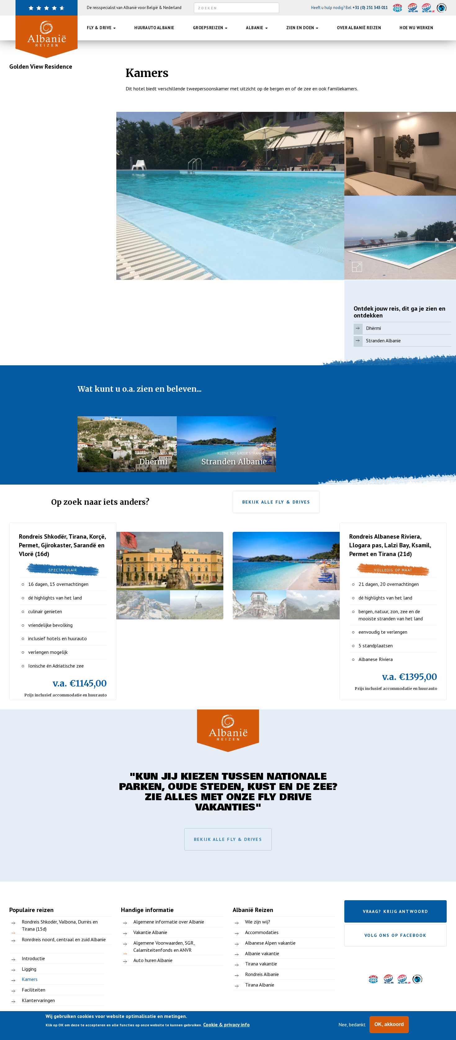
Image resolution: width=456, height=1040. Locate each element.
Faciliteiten (33, 990)
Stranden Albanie (383, 340)
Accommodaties (262, 932)
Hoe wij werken (416, 27)
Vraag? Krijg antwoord (395, 911)
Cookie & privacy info (226, 1025)
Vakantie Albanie (150, 932)
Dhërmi (373, 328)
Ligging (29, 969)
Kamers (30, 979)
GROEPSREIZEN (209, 27)
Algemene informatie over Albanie (168, 922)
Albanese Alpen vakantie (270, 943)
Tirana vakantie (261, 963)
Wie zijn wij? (257, 922)
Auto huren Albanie (152, 960)
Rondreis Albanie (262, 974)
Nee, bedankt (352, 1024)
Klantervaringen (38, 1000)
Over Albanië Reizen (359, 27)
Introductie (33, 958)
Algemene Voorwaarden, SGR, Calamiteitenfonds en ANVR (163, 946)
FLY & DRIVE (100, 27)
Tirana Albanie (259, 985)
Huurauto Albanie (154, 27)
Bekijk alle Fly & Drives (276, 502)
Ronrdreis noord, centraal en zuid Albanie (64, 939)
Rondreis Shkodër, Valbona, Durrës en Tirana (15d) (60, 925)
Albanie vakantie (262, 953)
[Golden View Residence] (230, 196)
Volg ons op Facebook (395, 935)
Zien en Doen (300, 27)
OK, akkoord (389, 1024)
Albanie (255, 27)
